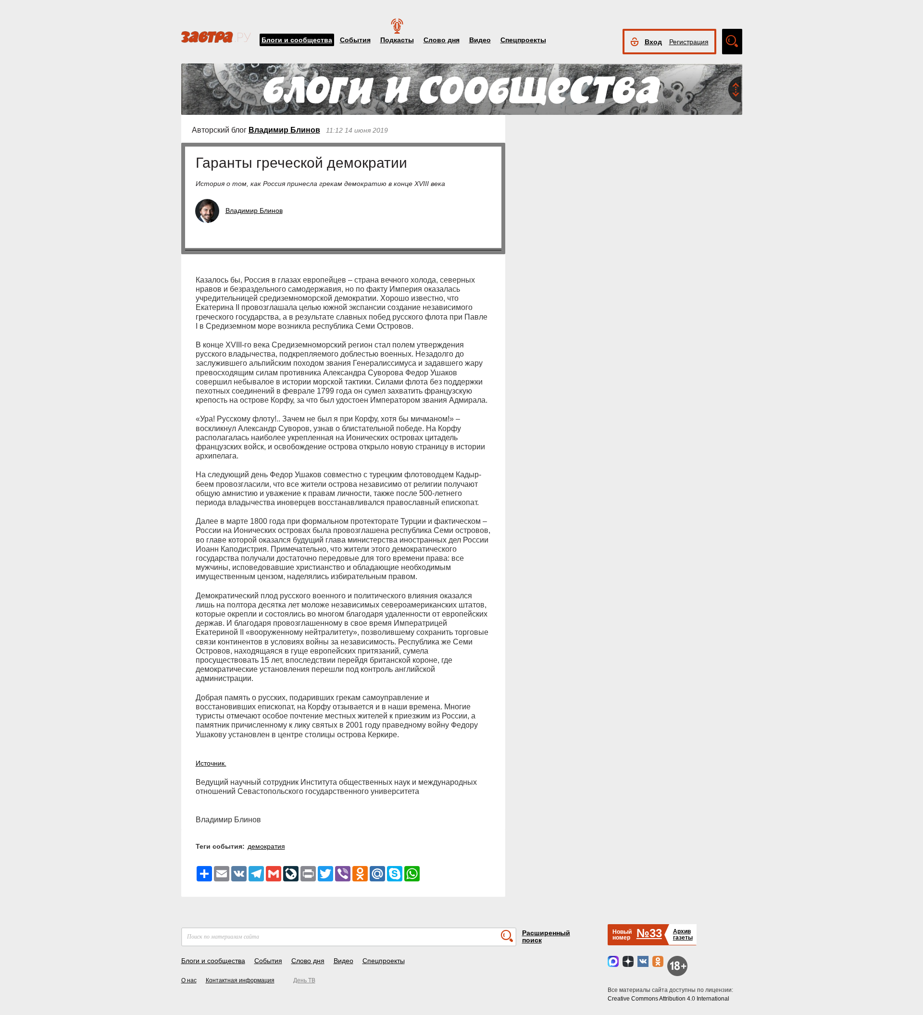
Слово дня (442, 40)
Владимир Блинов (284, 130)
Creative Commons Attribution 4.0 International (668, 998)
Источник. (211, 763)
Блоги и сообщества (297, 40)
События (355, 40)
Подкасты (397, 40)
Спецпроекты (523, 40)
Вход (653, 42)
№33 (649, 933)
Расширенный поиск (546, 936)
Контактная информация (240, 980)
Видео (480, 40)
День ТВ (304, 980)
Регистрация (689, 42)
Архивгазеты (683, 934)
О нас (189, 980)
